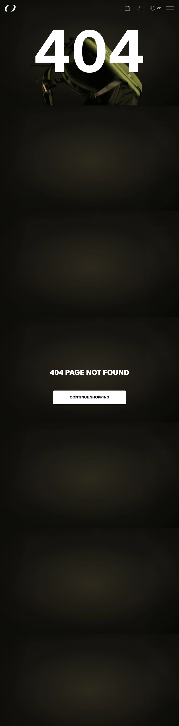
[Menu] (170, 8)
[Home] (22, 8)
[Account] (140, 8)
